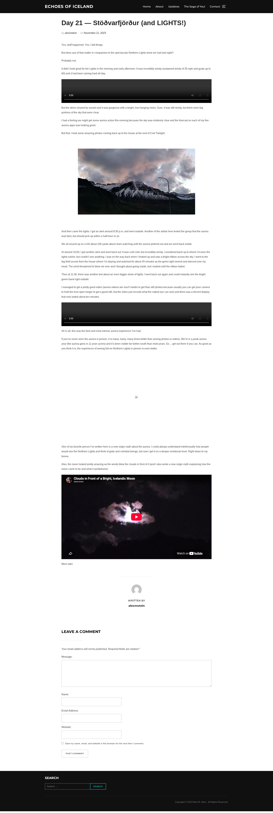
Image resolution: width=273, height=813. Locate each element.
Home (147, 6)
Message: (66, 656)
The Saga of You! (194, 6)
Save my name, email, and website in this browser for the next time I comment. (104, 743)
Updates (173, 6)
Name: (65, 694)
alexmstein (71, 33)
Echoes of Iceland (69, 6)
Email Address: (69, 710)
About (159, 6)
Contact (215, 6)
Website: (66, 727)
